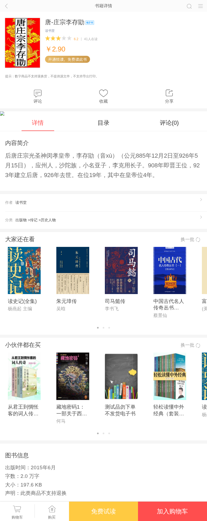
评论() (169, 122)
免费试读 (103, 511)
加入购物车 (172, 511)
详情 (38, 122)
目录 (103, 122)
